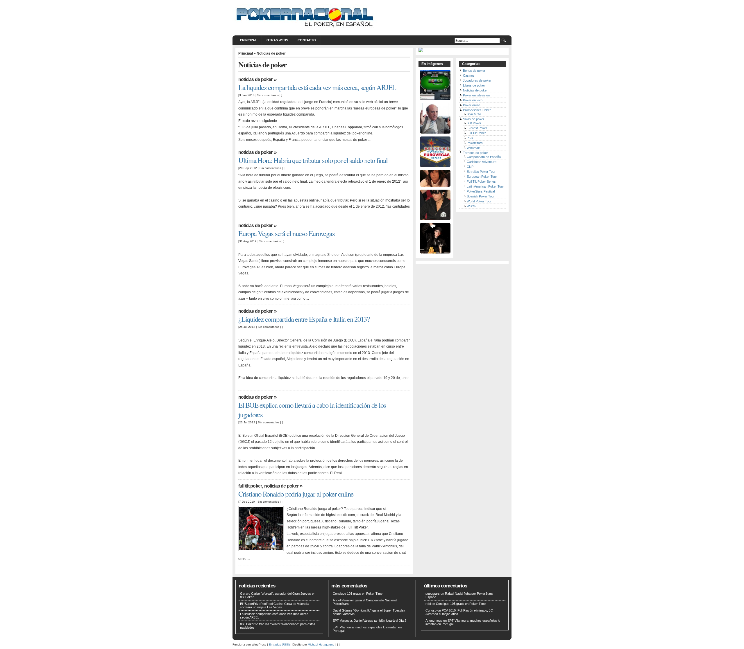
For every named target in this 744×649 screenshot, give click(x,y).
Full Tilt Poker (250, 485)
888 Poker (474, 123)
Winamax (473, 148)
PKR (470, 138)
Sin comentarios (268, 95)
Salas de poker (473, 119)
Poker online (471, 105)
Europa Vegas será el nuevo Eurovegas (286, 233)
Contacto (307, 40)
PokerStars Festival (481, 191)
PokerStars (475, 143)
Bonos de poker (474, 70)
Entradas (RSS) (279, 644)
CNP (470, 166)
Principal (248, 40)
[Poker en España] (305, 28)
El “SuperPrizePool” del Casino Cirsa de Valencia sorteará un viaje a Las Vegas (274, 605)
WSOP (471, 206)
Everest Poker (477, 128)
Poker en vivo (472, 100)
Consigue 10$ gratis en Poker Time (357, 593)
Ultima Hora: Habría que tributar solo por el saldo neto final (313, 160)
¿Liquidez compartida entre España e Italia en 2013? (304, 319)
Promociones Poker (477, 110)
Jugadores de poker (477, 80)
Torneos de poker (475, 152)
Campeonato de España (484, 157)
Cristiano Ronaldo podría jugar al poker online (295, 494)
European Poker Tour (482, 176)
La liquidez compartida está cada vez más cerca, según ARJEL (317, 87)
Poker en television (476, 95)
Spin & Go (474, 114)
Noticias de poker (255, 79)
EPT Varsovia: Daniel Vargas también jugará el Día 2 (369, 620)
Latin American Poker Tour (485, 186)
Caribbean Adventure (481, 161)
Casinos (469, 75)
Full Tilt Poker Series (481, 181)
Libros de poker (474, 85)
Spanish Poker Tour (481, 196)
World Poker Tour (479, 201)
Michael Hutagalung (321, 644)
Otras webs (277, 40)
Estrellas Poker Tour (481, 171)
